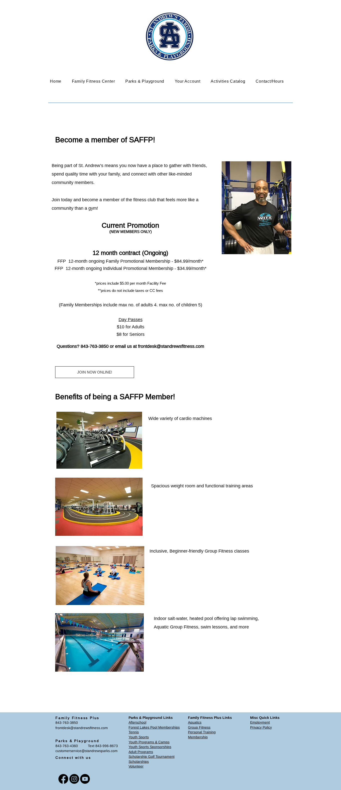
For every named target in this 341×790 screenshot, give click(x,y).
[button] (97, 81)
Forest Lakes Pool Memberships (154, 727)
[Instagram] (74, 779)
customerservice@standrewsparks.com (86, 751)
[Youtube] (85, 779)
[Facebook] (63, 779)
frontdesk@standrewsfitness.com (171, 346)
